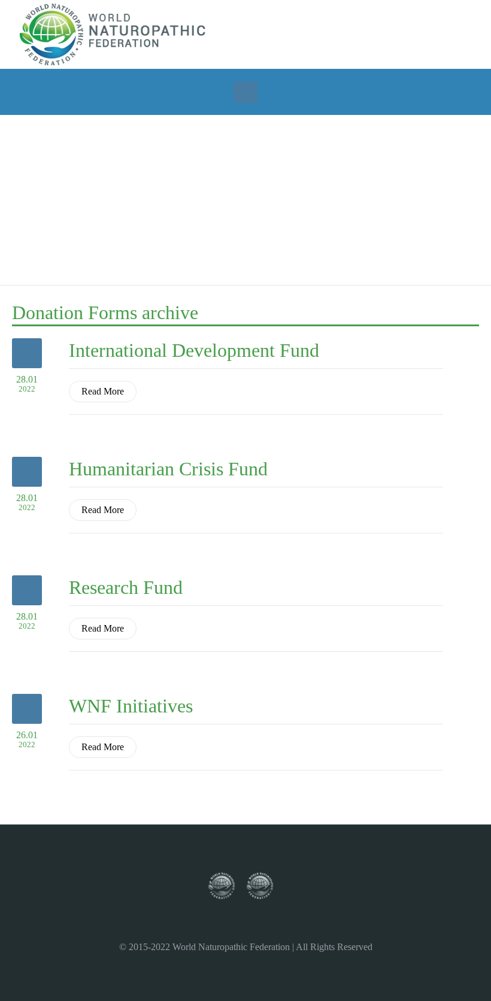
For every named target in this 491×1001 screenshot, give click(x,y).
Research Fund (126, 587)
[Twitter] (377, 34)
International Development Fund (194, 350)
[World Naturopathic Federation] (227, 886)
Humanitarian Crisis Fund (168, 469)
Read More (102, 391)
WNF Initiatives (131, 706)
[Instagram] (393, 34)
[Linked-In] (425, 34)
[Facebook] (360, 34)
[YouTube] (409, 34)
